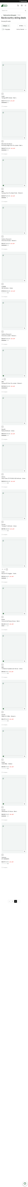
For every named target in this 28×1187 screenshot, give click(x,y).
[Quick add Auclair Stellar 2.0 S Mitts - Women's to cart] (24, 709)
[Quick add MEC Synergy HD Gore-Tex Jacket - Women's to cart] (24, 376)
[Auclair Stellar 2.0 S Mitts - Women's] (14, 703)
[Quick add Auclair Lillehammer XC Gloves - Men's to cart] (24, 804)
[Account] (21, 5)
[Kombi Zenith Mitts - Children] (14, 751)
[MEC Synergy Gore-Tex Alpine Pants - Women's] (14, 180)
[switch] (3, 30)
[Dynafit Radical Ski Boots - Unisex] (14, 418)
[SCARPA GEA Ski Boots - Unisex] (14, 275)
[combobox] (14, 11)
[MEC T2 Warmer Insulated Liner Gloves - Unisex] (14, 655)
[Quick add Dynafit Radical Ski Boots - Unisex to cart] (24, 423)
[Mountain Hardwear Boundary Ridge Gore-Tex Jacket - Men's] (14, 132)
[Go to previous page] (9, 901)
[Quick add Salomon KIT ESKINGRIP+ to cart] (24, 852)
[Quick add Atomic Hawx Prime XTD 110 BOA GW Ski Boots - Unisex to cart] (24, 471)
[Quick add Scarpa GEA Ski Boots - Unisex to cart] (24, 281)
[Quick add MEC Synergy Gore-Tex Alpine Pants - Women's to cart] (24, 186)
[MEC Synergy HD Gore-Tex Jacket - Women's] (14, 370)
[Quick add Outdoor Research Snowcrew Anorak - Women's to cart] (24, 233)
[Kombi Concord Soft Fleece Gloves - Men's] (14, 608)
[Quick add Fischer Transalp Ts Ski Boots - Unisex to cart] (24, 519)
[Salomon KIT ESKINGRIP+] (14, 846)
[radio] (2, 94)
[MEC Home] (4, 6)
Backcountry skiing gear (10, 15)
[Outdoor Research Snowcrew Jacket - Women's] (14, 322)
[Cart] (18, 5)
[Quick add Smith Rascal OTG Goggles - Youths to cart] (24, 566)
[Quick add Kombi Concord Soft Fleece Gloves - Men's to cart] (24, 614)
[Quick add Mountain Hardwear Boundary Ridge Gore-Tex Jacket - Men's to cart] (24, 138)
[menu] (25, 5)
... (1, 15)
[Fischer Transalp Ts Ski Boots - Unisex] (14, 513)
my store (8, 29)
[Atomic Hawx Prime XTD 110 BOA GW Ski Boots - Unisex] (14, 465)
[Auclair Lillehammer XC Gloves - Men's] (14, 798)
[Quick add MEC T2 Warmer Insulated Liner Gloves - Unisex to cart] (24, 661)
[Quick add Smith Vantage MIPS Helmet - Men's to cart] (24, 90)
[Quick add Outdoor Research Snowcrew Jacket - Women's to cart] (24, 328)
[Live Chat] (25, 1183)
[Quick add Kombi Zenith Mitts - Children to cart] (24, 756)
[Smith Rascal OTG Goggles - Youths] (14, 560)
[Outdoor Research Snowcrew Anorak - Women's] (14, 227)
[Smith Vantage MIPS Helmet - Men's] (14, 85)
